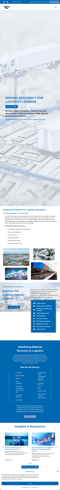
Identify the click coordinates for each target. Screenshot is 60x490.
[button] (57, 471)
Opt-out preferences (26, 487)
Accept (30, 483)
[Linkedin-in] (7, 2)
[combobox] (54, 2)
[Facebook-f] (4, 2)
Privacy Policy (34, 487)
